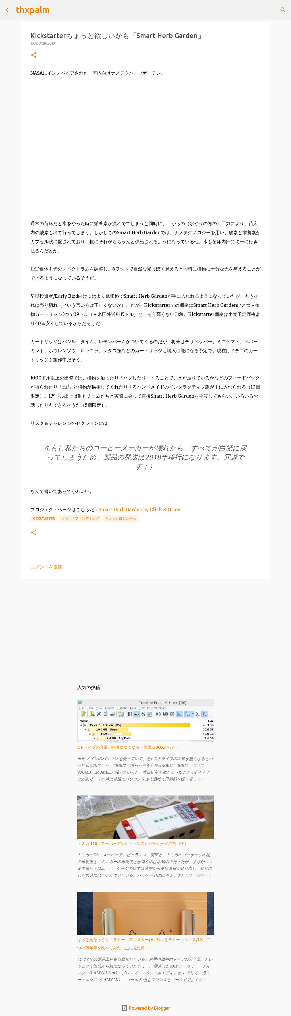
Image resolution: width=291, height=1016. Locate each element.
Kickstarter (44, 518)
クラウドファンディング (80, 518)
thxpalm (33, 10)
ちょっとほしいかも (120, 518)
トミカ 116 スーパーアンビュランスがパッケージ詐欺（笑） (132, 843)
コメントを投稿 (46, 566)
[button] (33, 55)
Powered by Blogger (149, 1008)
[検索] (57, 10)
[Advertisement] (145, 627)
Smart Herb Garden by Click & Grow (139, 509)
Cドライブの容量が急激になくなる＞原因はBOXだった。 (128, 747)
